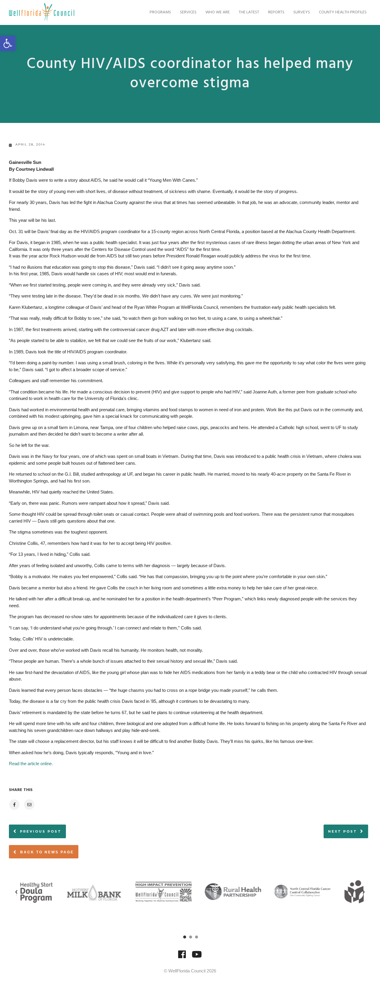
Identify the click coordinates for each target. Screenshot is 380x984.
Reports (276, 12)
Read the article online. (31, 763)
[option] (51, 891)
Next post (342, 831)
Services (188, 12)
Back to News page (46, 852)
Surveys (301, 12)
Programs (160, 12)
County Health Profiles (343, 12)
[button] (7, 43)
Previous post (40, 831)
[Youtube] (197, 957)
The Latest (249, 12)
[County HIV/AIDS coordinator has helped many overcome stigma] (14, 804)
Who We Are (217, 12)
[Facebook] (182, 957)
